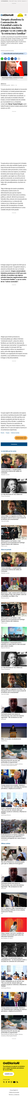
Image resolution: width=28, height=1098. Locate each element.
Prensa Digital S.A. (14, 1090)
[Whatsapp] (2, 58)
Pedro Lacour (4, 546)
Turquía (7, 432)
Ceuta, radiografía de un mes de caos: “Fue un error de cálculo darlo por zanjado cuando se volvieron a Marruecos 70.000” (13, 810)
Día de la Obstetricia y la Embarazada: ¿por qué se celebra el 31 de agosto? (13, 862)
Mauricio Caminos (5, 598)
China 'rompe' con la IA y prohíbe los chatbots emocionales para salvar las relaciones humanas (12, 934)
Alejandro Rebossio (5, 647)
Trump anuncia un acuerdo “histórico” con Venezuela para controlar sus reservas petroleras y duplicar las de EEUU (14, 786)
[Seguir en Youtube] (14, 1082)
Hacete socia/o (20, 15)
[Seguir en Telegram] (8, 1082)
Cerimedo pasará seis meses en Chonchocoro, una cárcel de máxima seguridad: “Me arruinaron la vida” (12, 715)
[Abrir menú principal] (26, 15)
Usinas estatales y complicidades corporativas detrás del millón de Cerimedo (11, 471)
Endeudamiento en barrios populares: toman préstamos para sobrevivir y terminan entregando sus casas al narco (13, 836)
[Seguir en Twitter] (4, 1082)
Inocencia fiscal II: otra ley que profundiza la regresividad (10, 761)
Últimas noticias (5, 843)
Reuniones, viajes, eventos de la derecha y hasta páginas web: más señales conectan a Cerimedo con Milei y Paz (14, 594)
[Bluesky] (8, 58)
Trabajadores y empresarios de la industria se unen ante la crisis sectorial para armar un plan (13, 644)
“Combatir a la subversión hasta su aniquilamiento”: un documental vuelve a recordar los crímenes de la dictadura (14, 959)
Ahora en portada (6, 549)
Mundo (2, 432)
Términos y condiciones (14, 1094)
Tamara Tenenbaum (5, 496)
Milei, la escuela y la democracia (11, 739)
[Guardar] (19, 58)
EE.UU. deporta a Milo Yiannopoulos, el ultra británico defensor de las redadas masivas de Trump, (13, 909)
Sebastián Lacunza (5, 474)
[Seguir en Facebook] (6, 1082)
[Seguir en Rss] (17, 1082)
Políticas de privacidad (14, 1092)
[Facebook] (5, 58)
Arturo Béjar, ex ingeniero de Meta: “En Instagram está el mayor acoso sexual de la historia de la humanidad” (13, 517)
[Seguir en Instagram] (11, 1082)
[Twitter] (12, 58)
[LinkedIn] (15, 58)
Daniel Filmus (4, 740)
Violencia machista (15, 432)
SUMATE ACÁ (8, 1074)
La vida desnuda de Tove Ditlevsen (11, 494)
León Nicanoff (4, 840)
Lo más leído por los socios (8, 451)
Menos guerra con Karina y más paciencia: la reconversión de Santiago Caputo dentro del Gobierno (13, 542)
